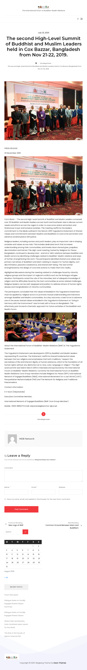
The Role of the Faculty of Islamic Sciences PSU (14, 634)
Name (7, 487)
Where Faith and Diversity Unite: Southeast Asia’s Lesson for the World (16, 624)
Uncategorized (43, 419)
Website (62, 487)
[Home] (36, 63)
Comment (8, 468)
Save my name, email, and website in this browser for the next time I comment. (38, 499)
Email (34, 487)
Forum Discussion (11, 595)
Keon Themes (60, 663)
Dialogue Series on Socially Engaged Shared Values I (14, 614)
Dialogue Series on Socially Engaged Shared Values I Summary (14, 603)
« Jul (6, 577)
